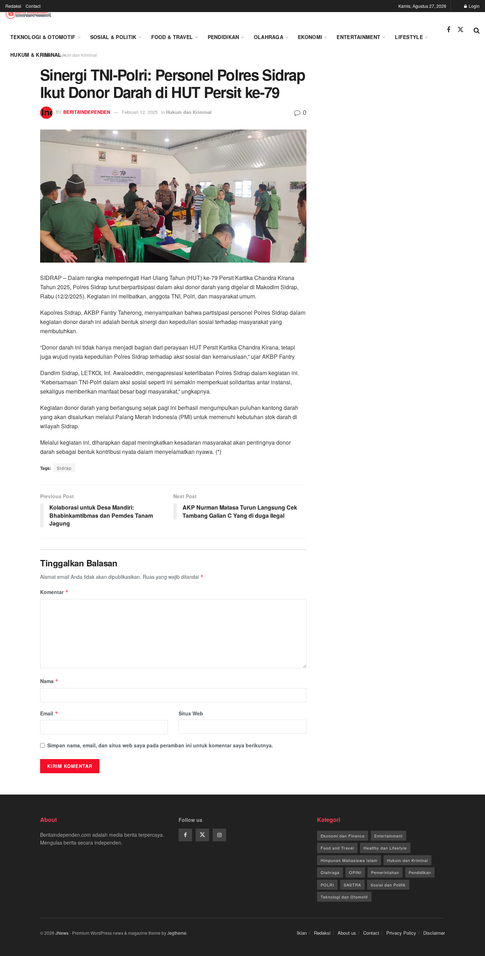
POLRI (327, 885)
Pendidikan (223, 36)
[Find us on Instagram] (219, 835)
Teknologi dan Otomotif (344, 897)
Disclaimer (434, 932)
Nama (49, 681)
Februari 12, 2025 (140, 112)
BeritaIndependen (86, 112)
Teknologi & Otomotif (43, 36)
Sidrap (64, 468)
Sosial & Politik (113, 36)
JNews (62, 933)
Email (49, 713)
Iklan (302, 932)
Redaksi (13, 6)
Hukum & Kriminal (35, 54)
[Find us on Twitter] (460, 30)
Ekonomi (310, 36)
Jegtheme (176, 933)
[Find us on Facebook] (448, 30)
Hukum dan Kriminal (189, 112)
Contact (33, 6)
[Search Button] (477, 30)
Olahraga (268, 36)
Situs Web (191, 713)
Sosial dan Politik (388, 885)
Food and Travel (337, 848)
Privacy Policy (401, 932)
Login (474, 6)
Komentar (54, 591)
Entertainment (358, 36)
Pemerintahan (385, 872)
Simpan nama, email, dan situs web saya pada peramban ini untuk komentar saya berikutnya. (160, 745)
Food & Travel (172, 36)
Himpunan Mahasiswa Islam (349, 860)
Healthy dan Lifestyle (385, 848)
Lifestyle (409, 36)
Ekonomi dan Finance (343, 836)
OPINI (355, 872)
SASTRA (352, 885)
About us (347, 932)
